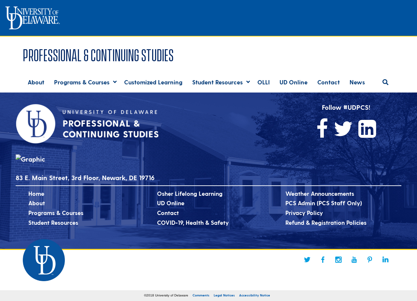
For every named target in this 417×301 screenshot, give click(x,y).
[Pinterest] (370, 259)
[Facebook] (323, 259)
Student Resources (53, 222)
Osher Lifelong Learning (190, 193)
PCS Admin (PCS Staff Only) (323, 202)
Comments (201, 295)
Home (36, 193)
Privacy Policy (304, 212)
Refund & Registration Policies (326, 222)
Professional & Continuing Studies (98, 54)
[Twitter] (307, 259)
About (36, 202)
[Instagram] (338, 259)
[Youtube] (354, 259)
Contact (168, 212)
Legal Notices (224, 295)
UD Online (170, 202)
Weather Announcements (319, 193)
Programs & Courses (55, 212)
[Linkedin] (385, 259)
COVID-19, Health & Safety (193, 222)
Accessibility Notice (254, 295)
